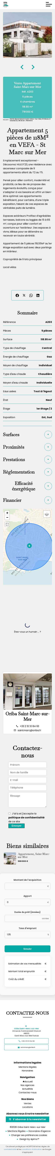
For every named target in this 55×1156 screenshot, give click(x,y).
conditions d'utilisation (32, 1149)
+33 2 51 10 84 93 (29, 726)
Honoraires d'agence (40, 1131)
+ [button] (7, 513)
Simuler (27, 949)
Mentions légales (17, 1131)
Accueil (5, 120)
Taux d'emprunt (28, 928)
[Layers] (46, 514)
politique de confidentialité (26, 817)
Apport (28, 896)
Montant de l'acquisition (27, 879)
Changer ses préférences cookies (29, 1135)
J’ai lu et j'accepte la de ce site (26, 817)
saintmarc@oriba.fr (29, 730)
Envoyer (16, 825)
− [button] (7, 517)
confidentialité (10, 1149)
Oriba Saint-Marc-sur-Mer (28, 716)
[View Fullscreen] (7, 524)
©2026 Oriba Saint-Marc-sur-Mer (27, 1127)
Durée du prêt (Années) (27, 912)
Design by (29, 1139)
